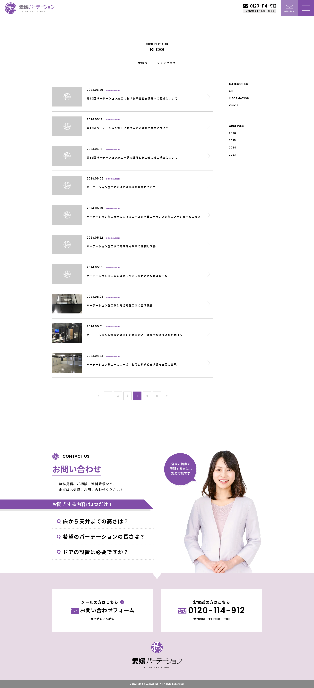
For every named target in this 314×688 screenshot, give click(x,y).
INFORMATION (239, 98)
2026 (232, 133)
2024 (232, 147)
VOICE (233, 105)
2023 (232, 154)
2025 (232, 140)
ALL (231, 91)
